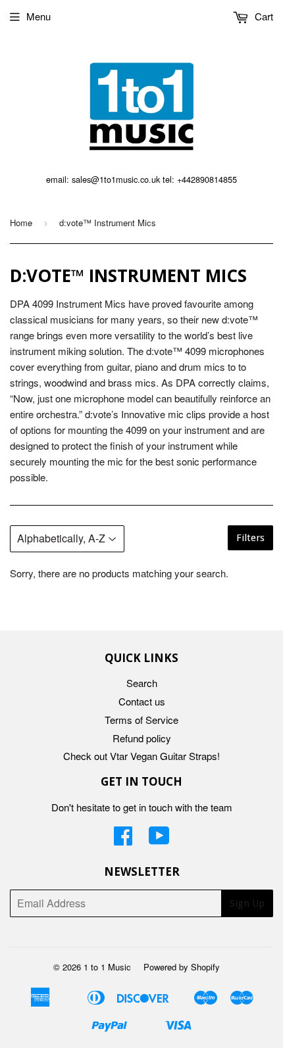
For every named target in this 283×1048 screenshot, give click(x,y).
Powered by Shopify (181, 967)
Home (21, 222)
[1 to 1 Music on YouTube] (159, 839)
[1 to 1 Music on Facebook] (123, 839)
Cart (262, 16)
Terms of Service (141, 719)
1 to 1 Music (107, 967)
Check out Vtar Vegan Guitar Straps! (141, 756)
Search (141, 683)
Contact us (141, 701)
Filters (250, 538)
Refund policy (142, 738)
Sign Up (247, 903)
